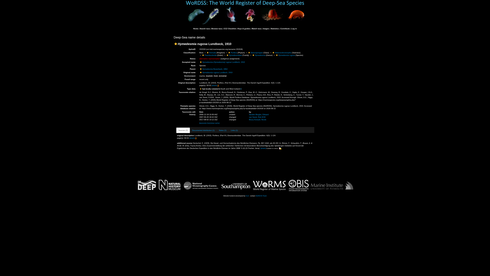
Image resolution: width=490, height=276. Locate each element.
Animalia (212, 53)
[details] (214, 85)
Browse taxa (216, 29)
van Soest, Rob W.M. (257, 117)
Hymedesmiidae (235, 55)
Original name (189, 72)
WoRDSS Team (261, 196)
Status (192, 59)
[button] (176, 43)
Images (266, 29)
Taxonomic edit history (188, 113)
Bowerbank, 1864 (215, 69)
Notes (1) (222, 130)
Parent (192, 69)
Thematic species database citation (187, 107)
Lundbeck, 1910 (223, 62)
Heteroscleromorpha (283, 53)
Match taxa (256, 29)
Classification (189, 53)
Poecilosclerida (211, 55)
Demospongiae (257, 53)
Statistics (275, 29)
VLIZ (247, 196)
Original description (186, 83)
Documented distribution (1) (203, 130)
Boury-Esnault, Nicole (257, 120)
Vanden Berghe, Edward (259, 114)
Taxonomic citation (187, 92)
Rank (193, 66)
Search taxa (205, 29)
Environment (189, 76)
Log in (294, 29)
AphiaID (192, 49)
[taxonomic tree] (205, 123)
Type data (191, 89)
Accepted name (188, 62)
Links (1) (234, 130)
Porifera (234, 53)
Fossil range (190, 79)
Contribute (285, 29)
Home (195, 29)
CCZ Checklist (230, 29)
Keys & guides (244, 29)
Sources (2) (183, 130)
